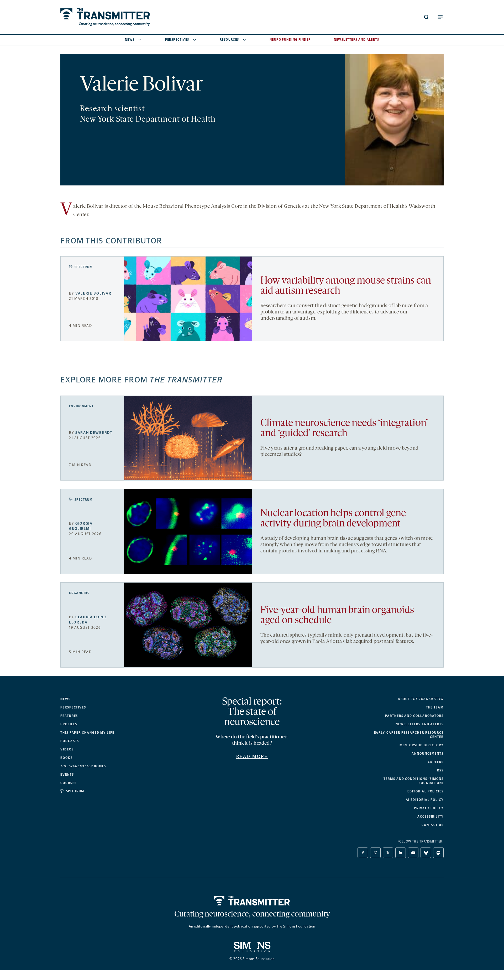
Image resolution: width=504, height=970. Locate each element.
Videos (67, 749)
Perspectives (177, 39)
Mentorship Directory (422, 745)
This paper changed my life (87, 732)
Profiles (68, 724)
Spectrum (84, 267)
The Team (435, 707)
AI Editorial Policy (425, 800)
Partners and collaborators (414, 716)
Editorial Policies (425, 791)
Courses (68, 783)
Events (67, 774)
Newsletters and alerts (420, 724)
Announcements (428, 753)
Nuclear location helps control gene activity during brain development (333, 519)
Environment (81, 406)
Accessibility (430, 816)
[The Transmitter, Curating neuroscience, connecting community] (105, 17)
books (83, 766)
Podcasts (69, 741)
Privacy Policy (429, 808)
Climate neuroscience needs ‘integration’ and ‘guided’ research (344, 428)
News (130, 39)
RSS (440, 770)
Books (66, 758)
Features (69, 716)
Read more (252, 756)
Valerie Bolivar (93, 293)
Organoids (79, 593)
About (421, 699)
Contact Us (433, 825)
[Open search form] (426, 17)
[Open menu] (440, 17)
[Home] (252, 900)
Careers (436, 762)
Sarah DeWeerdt (93, 432)
